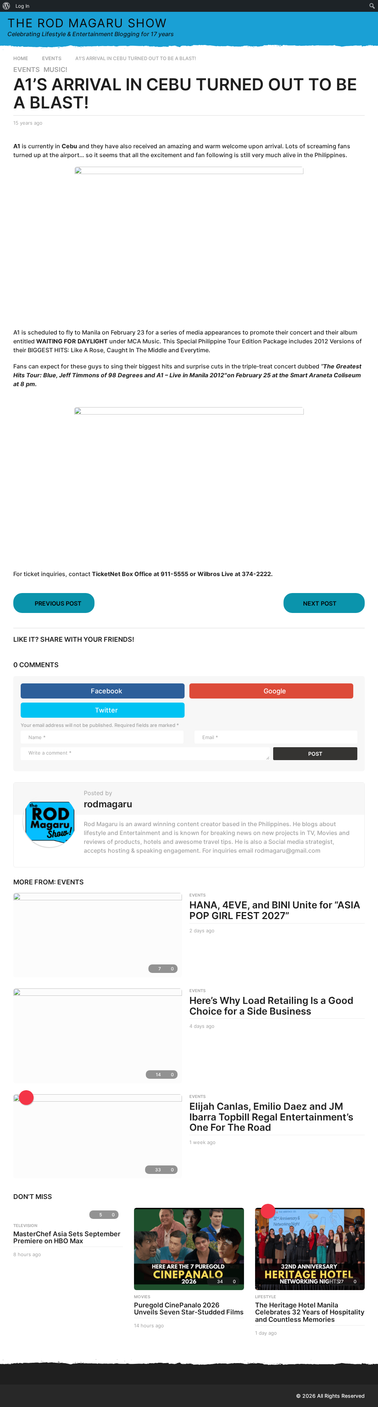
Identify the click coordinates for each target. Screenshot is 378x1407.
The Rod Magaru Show (87, 23)
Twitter (106, 710)
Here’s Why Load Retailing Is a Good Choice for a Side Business (271, 1006)
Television (25, 1225)
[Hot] (26, 1097)
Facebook (106, 691)
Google (275, 691)
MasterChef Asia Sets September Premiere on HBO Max (66, 1237)
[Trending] (268, 1211)
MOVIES (142, 1297)
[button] (349, 27)
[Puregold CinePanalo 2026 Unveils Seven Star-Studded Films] (189, 1249)
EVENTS (26, 69)
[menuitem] (6, 6)
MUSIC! (56, 69)
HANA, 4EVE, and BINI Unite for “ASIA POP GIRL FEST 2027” (274, 910)
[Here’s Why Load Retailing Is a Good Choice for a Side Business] (97, 1035)
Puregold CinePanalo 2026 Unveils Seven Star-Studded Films (189, 1308)
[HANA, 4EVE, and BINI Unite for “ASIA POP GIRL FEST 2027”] (97, 935)
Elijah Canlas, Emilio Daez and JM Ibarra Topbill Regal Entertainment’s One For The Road (271, 1117)
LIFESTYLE (265, 1297)
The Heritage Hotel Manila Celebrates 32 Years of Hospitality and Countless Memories (309, 1312)
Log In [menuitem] (23, 6)
